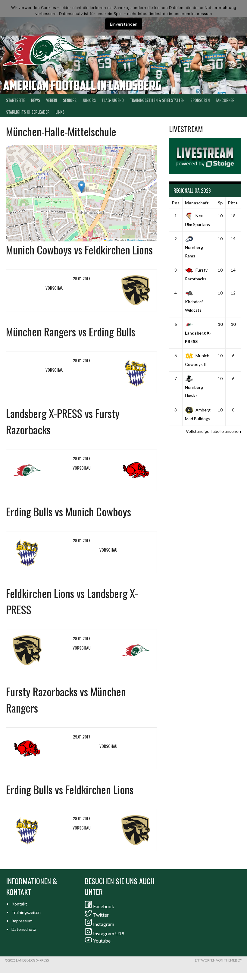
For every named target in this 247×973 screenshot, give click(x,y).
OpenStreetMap (135, 239)
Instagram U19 (108, 933)
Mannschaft (197, 202)
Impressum (22, 920)
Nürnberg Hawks (194, 391)
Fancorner (225, 100)
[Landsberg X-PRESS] (36, 470)
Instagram (103, 924)
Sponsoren (200, 100)
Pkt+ (233, 202)
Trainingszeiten (26, 912)
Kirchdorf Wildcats (194, 306)
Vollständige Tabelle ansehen (213, 431)
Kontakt (19, 903)
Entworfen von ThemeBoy (218, 960)
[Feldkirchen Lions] (127, 290)
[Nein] (239, 18)
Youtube (102, 940)
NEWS (35, 100)
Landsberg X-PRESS (198, 337)
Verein (51, 100)
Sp (220, 202)
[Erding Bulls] (127, 372)
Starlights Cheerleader (27, 112)
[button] (81, 187)
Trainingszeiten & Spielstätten (157, 100)
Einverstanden (123, 24)
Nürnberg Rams (194, 251)
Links (59, 112)
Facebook (103, 906)
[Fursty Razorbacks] (127, 470)
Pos (176, 202)
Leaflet (109, 239)
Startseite (15, 100)
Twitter (101, 915)
